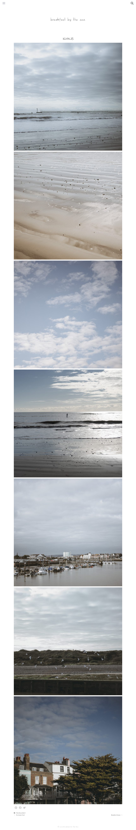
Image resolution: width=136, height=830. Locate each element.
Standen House (116, 815)
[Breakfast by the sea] (68, 19)
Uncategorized (20, 813)
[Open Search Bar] (132, 3)
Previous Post (20, 815)
